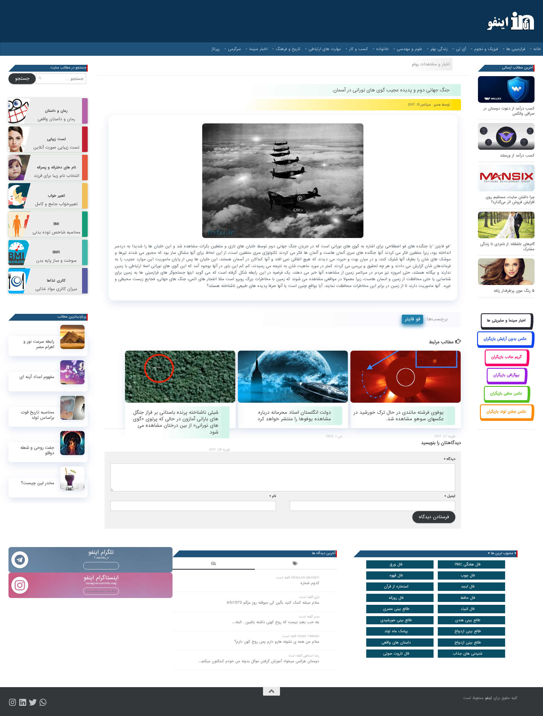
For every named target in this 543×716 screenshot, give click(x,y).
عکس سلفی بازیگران (506, 393)
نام (273, 496)
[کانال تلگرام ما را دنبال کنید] (43, 702)
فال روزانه (396, 598)
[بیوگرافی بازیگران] (506, 382)
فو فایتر (412, 319)
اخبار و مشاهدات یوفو (431, 64)
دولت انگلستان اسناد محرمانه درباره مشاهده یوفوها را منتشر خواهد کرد (294, 416)
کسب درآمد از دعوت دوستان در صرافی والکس (509, 111)
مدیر (437, 104)
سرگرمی (234, 49)
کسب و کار (358, 49)
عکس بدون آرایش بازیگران (505, 339)
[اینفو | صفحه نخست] (510, 21)
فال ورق (396, 564)
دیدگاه (449, 459)
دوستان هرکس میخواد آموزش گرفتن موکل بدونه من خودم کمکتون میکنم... (258, 661)
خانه (537, 49)
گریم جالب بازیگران (506, 357)
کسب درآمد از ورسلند (517, 155)
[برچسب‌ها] (296, 564)
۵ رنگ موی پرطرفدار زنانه (514, 291)
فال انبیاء (468, 609)
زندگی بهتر (439, 49)
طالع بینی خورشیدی (396, 620)
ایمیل (450, 496)
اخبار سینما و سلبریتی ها (506, 320)
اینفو (488, 698)
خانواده (382, 49)
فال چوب (468, 575)
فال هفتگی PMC (467, 564)
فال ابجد (468, 586)
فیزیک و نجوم (486, 49)
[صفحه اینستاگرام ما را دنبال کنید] (12, 702)
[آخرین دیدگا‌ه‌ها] (214, 564)
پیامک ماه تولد (396, 631)
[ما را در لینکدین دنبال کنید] (23, 702)
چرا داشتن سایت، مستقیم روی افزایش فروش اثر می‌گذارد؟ (510, 199)
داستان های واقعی (396, 643)
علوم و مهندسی (409, 49)
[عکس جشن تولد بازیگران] (506, 418)
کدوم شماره (309, 583)
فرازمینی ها (515, 49)
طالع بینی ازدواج (467, 631)
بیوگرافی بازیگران (506, 375)
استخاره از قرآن (396, 586)
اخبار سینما (258, 49)
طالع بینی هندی (467, 620)
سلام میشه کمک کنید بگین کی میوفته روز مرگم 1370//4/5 (273, 603)
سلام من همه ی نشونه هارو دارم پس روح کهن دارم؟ (276, 642)
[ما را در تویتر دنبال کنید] (33, 702)
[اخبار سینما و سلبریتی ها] (506, 327)
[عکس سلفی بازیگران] (506, 400)
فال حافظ (467, 598)
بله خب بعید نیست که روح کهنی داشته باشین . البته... (275, 622)
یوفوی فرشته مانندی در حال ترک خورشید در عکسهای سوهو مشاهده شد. (399, 416)
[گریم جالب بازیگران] (506, 363)
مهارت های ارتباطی (325, 49)
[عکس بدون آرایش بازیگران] (505, 345)
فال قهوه (396, 575)
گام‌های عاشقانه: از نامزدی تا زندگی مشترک (507, 246)
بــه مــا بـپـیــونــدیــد (101, 565)
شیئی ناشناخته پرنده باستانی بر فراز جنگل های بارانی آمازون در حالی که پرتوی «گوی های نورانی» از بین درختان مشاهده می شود (175, 422)
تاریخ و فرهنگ (288, 49)
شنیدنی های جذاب (467, 654)
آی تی (461, 49)
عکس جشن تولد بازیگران (506, 412)
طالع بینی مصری (396, 609)
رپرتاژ (216, 49)
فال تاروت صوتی (396, 654)
